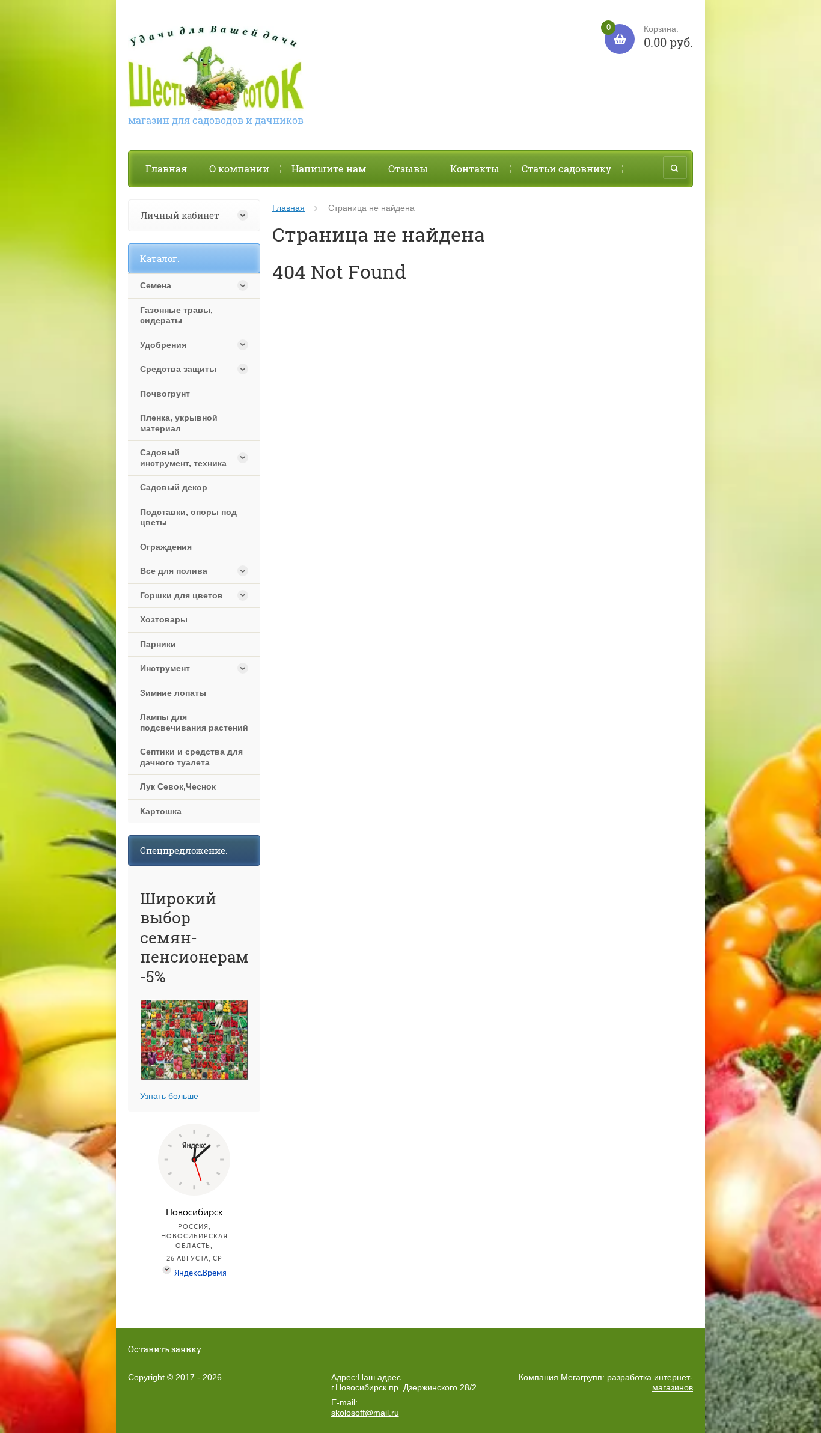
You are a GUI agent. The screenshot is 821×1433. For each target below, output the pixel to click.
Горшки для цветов (181, 595)
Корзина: (649, 37)
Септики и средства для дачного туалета (191, 757)
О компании (239, 168)
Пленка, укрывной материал (179, 423)
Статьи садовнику (566, 168)
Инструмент (165, 668)
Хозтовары (164, 619)
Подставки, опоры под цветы (188, 517)
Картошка (161, 811)
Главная (166, 168)
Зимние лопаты (173, 693)
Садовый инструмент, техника (183, 458)
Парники (158, 644)
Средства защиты (178, 369)
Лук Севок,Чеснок (178, 786)
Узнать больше (169, 1096)
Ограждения (166, 547)
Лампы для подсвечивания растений (194, 722)
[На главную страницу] (216, 70)
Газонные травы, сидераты (176, 315)
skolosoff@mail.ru (365, 1412)
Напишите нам (328, 168)
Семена (155, 285)
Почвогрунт (165, 393)
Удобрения (163, 345)
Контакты (474, 168)
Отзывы (408, 168)
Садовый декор (173, 487)
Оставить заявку (164, 1349)
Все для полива (173, 571)
